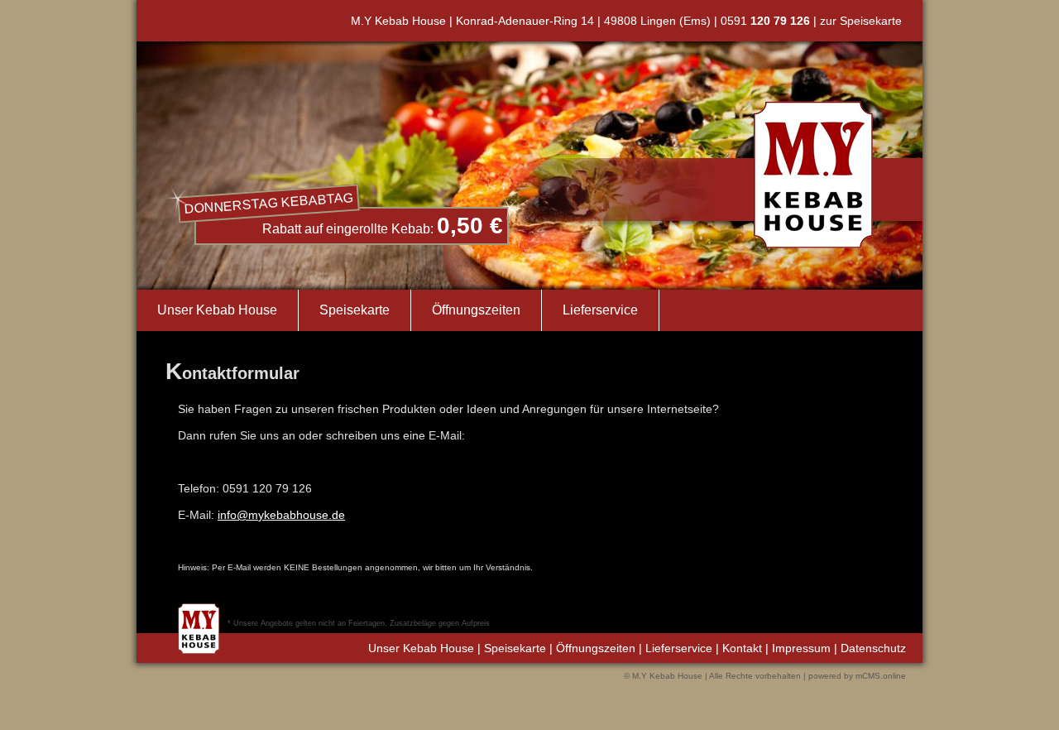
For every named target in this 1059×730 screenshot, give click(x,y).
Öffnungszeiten (476, 310)
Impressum (801, 648)
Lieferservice (600, 310)
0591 (765, 20)
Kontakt (742, 648)
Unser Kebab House (217, 310)
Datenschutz (873, 648)
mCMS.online (880, 675)
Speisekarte (871, 20)
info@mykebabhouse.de (281, 514)
